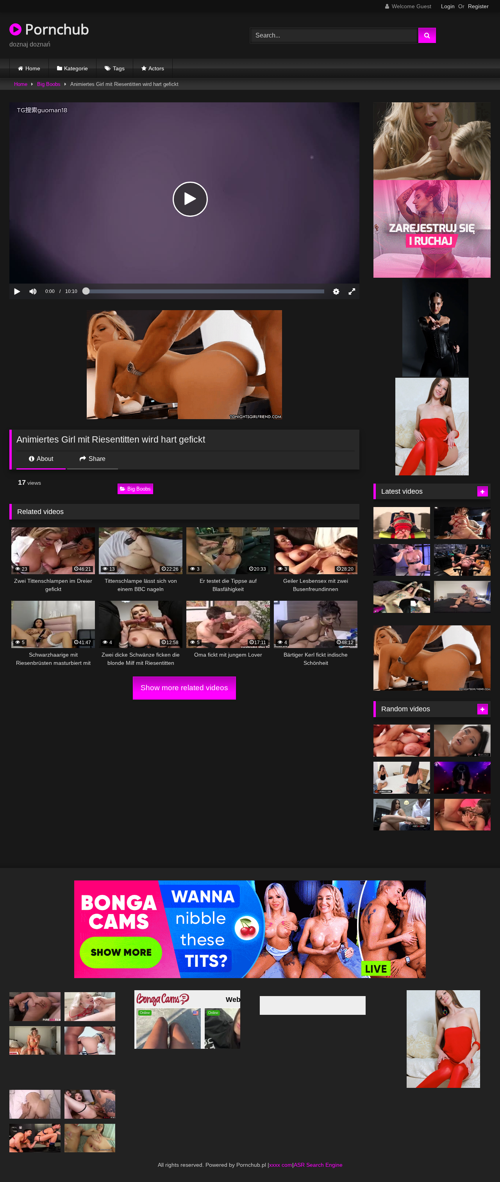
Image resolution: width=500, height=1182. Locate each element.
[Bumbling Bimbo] (401, 741)
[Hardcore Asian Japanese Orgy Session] (462, 523)
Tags (119, 68)
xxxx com (280, 1165)
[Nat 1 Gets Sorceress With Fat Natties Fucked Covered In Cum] (462, 778)
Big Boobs (49, 84)
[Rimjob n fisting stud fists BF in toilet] (35, 1138)
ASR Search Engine (318, 1165)
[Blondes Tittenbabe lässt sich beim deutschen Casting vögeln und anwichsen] (90, 1006)
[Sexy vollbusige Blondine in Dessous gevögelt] (35, 1040)
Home (32, 68)
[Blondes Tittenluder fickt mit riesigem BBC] (90, 1040)
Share (96, 458)
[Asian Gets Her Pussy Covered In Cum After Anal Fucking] (462, 741)
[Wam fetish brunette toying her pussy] (401, 597)
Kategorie (76, 68)
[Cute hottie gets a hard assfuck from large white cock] (90, 1138)
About (44, 458)
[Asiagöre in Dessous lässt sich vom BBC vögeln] (462, 815)
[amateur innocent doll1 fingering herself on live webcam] (462, 560)
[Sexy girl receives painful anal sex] (35, 1104)
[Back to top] (475, 1158)
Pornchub (55, 29)
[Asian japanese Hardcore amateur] (401, 560)
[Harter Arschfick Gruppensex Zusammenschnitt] (90, 1104)
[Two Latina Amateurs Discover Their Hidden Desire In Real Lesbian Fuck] (401, 778)
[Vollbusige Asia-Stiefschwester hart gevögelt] (35, 1006)
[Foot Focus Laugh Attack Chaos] (462, 597)
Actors (156, 68)
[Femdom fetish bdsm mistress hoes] (401, 523)
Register (478, 6)
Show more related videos (184, 688)
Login (448, 6)
